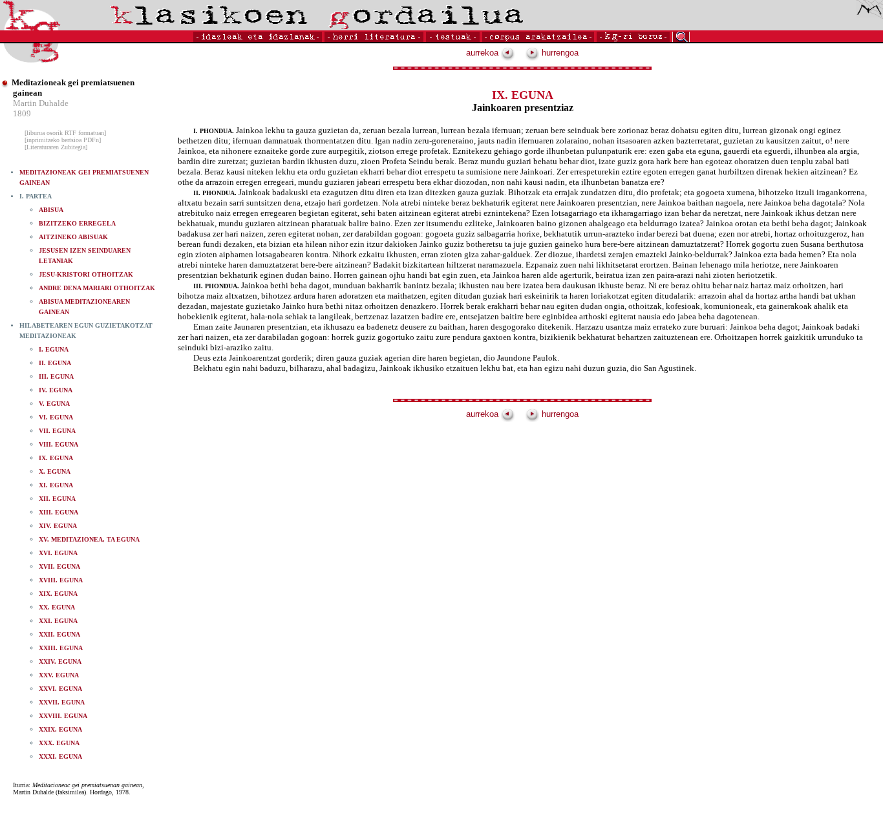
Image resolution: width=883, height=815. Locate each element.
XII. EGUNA (57, 498)
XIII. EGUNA (58, 512)
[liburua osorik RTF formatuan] (65, 132)
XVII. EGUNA (59, 566)
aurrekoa (483, 53)
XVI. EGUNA (58, 552)
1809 (22, 113)
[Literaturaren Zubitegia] (56, 147)
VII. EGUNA (57, 430)
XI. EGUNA (56, 485)
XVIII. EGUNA (61, 580)
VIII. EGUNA (58, 444)
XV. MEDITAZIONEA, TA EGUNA (89, 539)
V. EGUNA (54, 403)
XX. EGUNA (57, 607)
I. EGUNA (54, 349)
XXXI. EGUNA (60, 756)
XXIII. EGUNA (61, 647)
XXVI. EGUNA (60, 688)
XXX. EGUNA (59, 742)
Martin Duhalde (41, 103)
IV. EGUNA (55, 390)
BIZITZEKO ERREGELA (77, 223)
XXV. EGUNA (59, 675)
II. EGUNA (55, 362)
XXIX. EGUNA (60, 729)
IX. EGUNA (56, 457)
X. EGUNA (54, 471)
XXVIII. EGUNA (63, 715)
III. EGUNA (56, 376)
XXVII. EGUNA (62, 702)
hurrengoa (559, 53)
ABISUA (51, 209)
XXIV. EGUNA (60, 661)
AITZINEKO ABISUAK (73, 236)
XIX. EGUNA (58, 593)
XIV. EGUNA (58, 525)
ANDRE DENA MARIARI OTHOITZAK (97, 287)
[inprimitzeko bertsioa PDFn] (63, 139)
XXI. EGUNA (58, 620)
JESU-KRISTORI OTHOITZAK (86, 274)
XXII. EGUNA (59, 634)
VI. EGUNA (56, 417)
